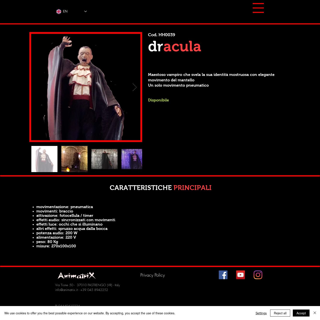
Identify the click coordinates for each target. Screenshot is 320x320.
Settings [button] (261, 313)
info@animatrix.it (66, 290)
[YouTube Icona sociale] (240, 274)
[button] (258, 8)
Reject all (280, 313)
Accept (301, 313)
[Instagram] (258, 274)
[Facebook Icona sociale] (223, 274)
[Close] (314, 313)
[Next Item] (134, 87)
